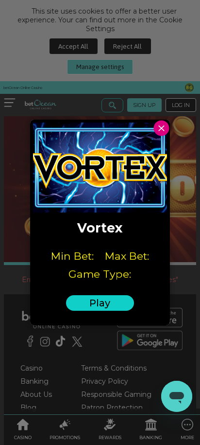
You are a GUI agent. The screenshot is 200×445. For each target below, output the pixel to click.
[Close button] (161, 128)
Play (99, 303)
